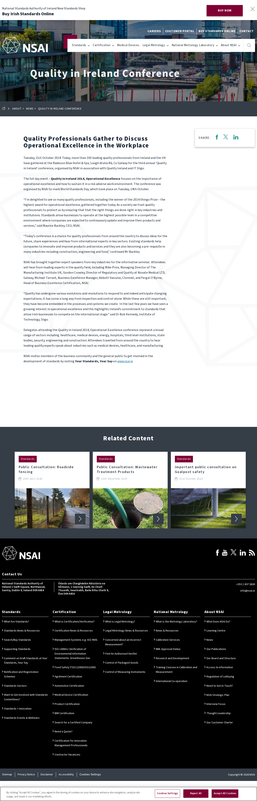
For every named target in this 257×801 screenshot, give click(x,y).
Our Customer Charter (219, 723)
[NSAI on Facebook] (217, 553)
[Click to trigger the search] (249, 45)
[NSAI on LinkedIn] (243, 553)
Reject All (196, 793)
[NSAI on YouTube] (224, 553)
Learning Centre (215, 631)
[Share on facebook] (217, 137)
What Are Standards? (16, 622)
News (30, 109)
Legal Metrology (154, 45)
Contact (247, 31)
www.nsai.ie (125, 361)
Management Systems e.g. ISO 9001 (76, 640)
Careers (154, 31)
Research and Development (172, 658)
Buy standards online (217, 31)
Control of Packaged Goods (121, 663)
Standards (79, 45)
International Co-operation (171, 681)
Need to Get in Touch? (219, 686)
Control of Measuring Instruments (125, 672)
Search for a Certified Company (73, 723)
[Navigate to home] (25, 45)
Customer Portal (180, 31)
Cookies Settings (90, 774)
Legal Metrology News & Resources (126, 631)
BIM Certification (64, 713)
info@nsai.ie (247, 591)
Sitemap (7, 775)
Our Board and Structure (221, 658)
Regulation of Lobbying (220, 677)
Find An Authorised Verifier (121, 654)
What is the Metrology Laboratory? (176, 622)
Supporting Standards (17, 649)
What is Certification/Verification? (75, 622)
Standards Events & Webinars (22, 718)
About (17, 109)
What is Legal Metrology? (120, 622)
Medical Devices (128, 45)
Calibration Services (168, 640)
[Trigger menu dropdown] (89, 45)
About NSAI (229, 45)
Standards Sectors (15, 686)
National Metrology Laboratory (193, 45)
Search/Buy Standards (17, 640)
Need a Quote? (63, 732)
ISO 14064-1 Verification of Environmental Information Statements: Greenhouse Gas (72, 653)
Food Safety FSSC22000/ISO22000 (75, 667)
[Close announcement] (252, 8)
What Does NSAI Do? (218, 622)
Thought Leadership (218, 713)
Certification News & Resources (74, 631)
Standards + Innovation (18, 709)
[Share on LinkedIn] (236, 137)
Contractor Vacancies (67, 755)
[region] (128, 794)
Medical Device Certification (71, 695)
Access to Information (219, 667)
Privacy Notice (26, 775)
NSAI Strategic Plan (217, 695)
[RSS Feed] (252, 553)
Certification (102, 45)
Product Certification (67, 704)
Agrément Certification (68, 677)
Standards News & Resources (22, 631)
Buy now (225, 10)
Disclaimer (47, 775)
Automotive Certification (69, 686)
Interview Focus (215, 704)
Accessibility (66, 775)
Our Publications (216, 649)
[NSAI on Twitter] (233, 553)
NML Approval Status (168, 649)
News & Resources (167, 631)
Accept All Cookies (225, 793)
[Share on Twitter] (225, 137)
